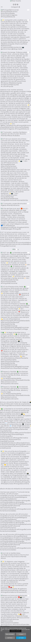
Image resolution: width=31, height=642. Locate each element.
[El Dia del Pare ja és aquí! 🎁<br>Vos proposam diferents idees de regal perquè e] (15, 219)
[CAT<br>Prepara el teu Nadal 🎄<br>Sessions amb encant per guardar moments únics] (15, 308)
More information (10, 634)
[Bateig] (16, 249)
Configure (21, 634)
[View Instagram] (13, 4)
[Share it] (17, 4)
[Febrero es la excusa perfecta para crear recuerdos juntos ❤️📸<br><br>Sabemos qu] (15, 611)
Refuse (10, 637)
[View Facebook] (15, 4)
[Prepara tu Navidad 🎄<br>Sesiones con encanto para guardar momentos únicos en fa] (15, 377)
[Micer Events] (15, 1)
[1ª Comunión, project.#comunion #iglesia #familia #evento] (15, 204)
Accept (21, 637)
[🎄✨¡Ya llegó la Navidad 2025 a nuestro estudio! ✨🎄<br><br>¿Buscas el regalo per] (15, 350)
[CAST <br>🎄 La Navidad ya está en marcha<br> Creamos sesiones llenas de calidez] (15, 268)
